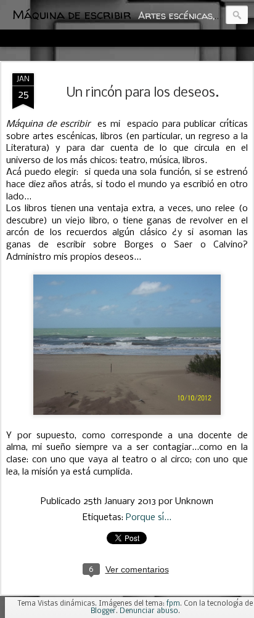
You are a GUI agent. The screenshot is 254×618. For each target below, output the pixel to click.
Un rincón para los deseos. (143, 93)
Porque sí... (148, 518)
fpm (173, 604)
